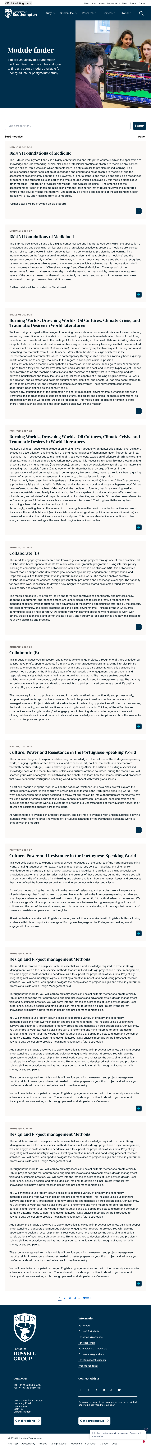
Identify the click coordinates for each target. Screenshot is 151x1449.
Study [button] (48, 13)
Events (133, 3)
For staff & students (88, 1331)
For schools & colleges (90, 1337)
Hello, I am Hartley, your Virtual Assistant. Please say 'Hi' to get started (116, 1434)
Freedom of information (83, 1443)
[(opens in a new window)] (81, 1390)
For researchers (86, 1342)
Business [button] (107, 13)
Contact (142, 3)
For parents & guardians (91, 1354)
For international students (92, 1359)
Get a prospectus (92, 1421)
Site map (13, 1443)
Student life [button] (67, 13)
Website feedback (88, 1365)
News (124, 3)
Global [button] (125, 13)
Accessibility (28, 1443)
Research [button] (87, 13)
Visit (94, 3)
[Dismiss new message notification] (146, 1429)
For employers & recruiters (92, 1348)
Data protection (59, 1443)
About (87, 3)
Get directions (25, 1421)
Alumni (102, 3)
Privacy (43, 1443)
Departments (113, 3)
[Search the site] (140, 13)
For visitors (84, 1325)
